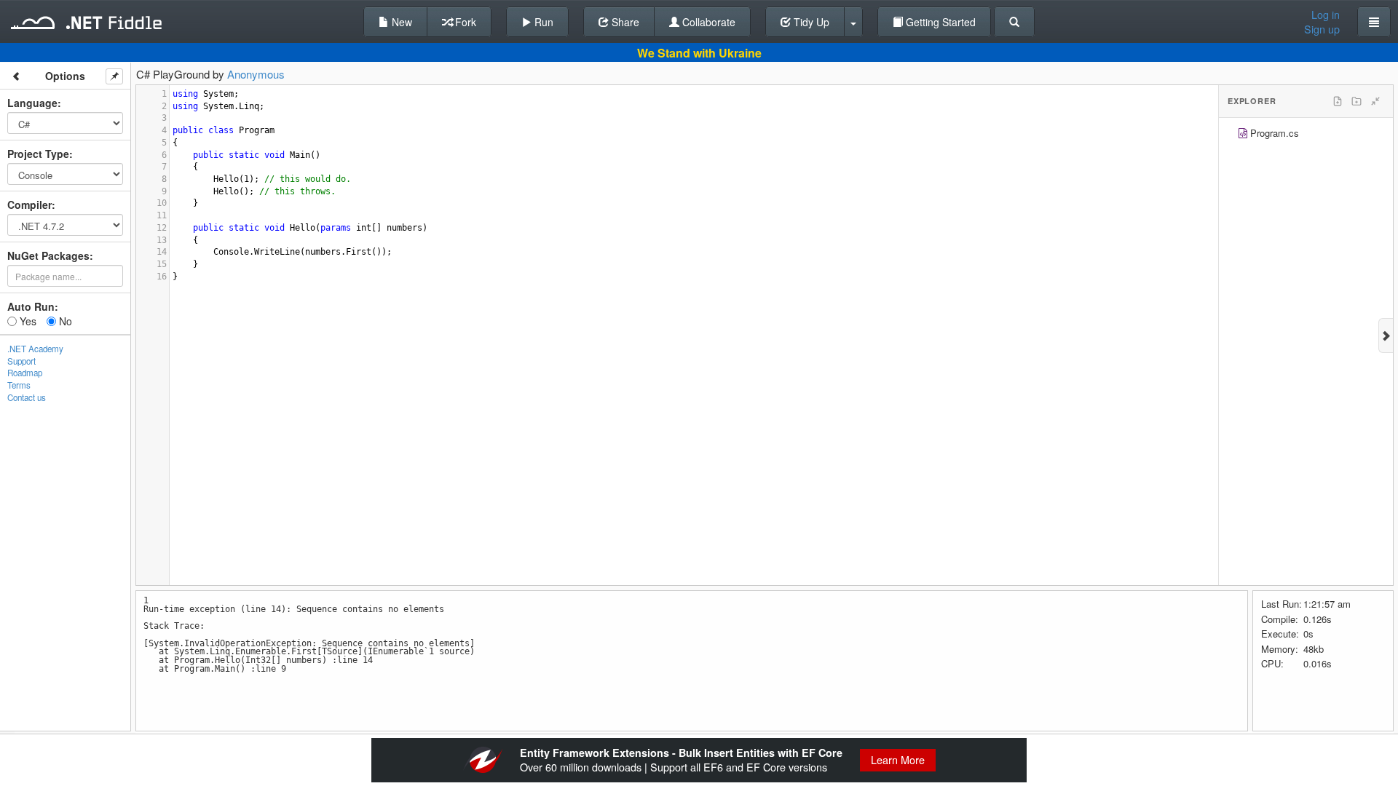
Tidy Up (810, 22)
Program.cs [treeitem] (1274, 133)
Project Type (38, 153)
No (64, 321)
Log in (1325, 14)
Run (542, 22)
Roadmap (24, 372)
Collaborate (707, 22)
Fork (464, 22)
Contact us (26, 397)
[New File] (1337, 101)
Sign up (1322, 29)
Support (21, 361)
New (400, 22)
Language (32, 102)
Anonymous (256, 74)
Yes (26, 321)
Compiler (29, 204)
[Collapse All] (1375, 101)
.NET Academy (35, 348)
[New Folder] (1356, 101)
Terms (19, 385)
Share (624, 22)
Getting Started (939, 22)
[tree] (1306, 135)
